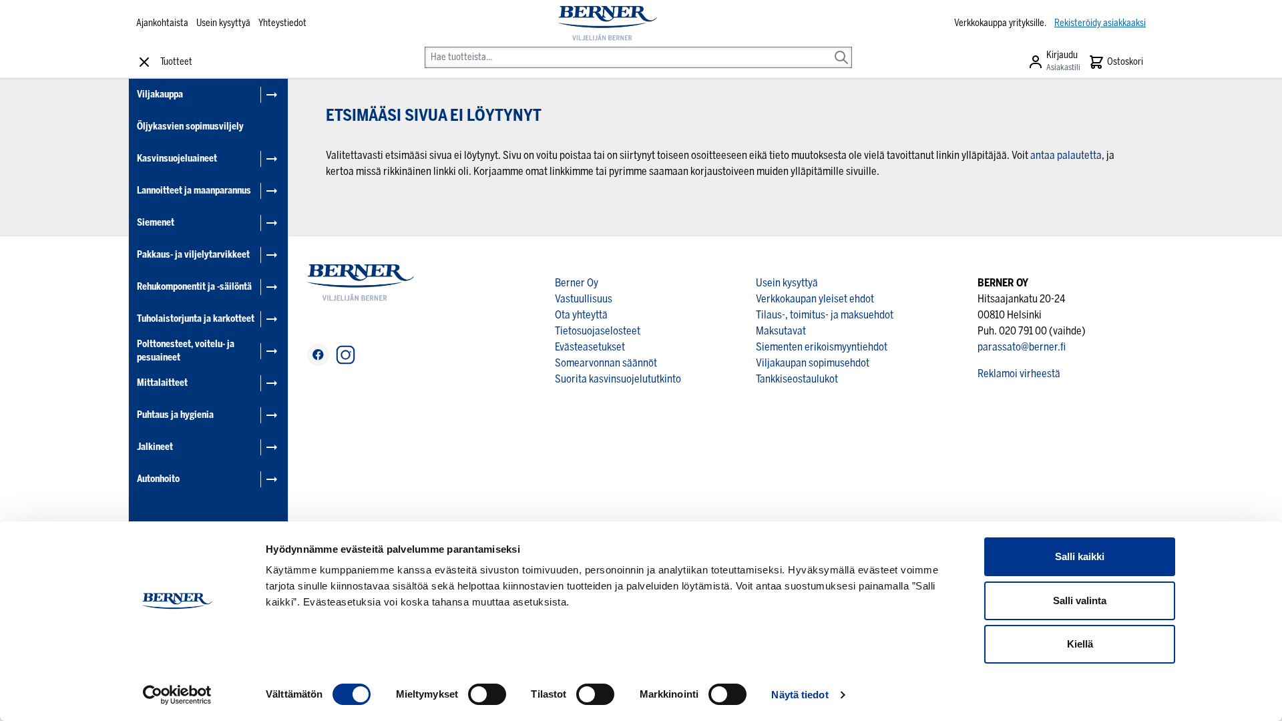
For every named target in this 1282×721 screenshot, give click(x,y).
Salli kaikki (1079, 556)
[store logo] (607, 23)
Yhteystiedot (282, 23)
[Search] (841, 48)
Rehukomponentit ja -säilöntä (194, 286)
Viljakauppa (160, 94)
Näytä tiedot (799, 694)
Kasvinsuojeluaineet (177, 158)
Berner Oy (576, 282)
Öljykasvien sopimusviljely (190, 126)
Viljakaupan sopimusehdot (812, 362)
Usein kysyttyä (223, 23)
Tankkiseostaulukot (797, 379)
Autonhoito (158, 479)
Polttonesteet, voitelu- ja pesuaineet (185, 350)
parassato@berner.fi (1022, 346)
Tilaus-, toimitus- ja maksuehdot (824, 314)
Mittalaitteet (162, 383)
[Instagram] (346, 355)
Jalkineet (155, 447)
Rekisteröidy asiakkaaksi (1100, 23)
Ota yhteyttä (581, 314)
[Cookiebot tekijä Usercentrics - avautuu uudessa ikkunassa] (177, 695)
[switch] (487, 694)
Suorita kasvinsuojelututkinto (618, 379)
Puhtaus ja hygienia (175, 415)
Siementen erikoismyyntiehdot (821, 346)
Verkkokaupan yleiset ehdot (815, 298)
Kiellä (1080, 644)
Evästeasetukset (590, 346)
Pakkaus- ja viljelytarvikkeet (193, 254)
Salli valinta (1079, 600)
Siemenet (155, 222)
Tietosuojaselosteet (597, 330)
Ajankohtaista (162, 23)
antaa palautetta (1066, 155)
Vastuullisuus (583, 298)
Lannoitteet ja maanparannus (194, 190)
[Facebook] (318, 355)
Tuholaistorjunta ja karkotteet (195, 318)
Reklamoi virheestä (1019, 373)
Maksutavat (781, 330)
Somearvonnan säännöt (606, 362)
